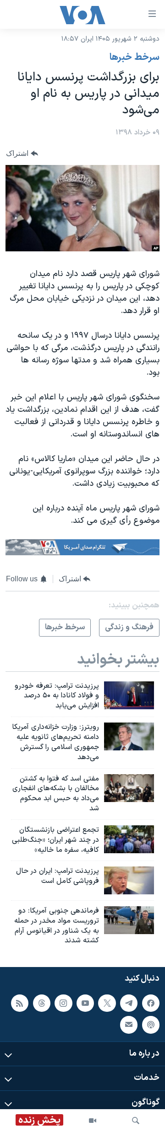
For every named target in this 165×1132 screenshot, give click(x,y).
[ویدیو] (92, 1120)
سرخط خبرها (135, 57)
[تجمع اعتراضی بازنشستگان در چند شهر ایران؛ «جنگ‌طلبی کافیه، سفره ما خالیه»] (129, 839)
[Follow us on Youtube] (85, 1003)
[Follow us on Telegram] (129, 1003)
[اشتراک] (129, 1024)
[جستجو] (135, 1120)
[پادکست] (151, 1024)
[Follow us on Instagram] (63, 1003)
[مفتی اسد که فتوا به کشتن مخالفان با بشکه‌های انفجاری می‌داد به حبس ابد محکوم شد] (129, 788)
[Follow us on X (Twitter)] (107, 1003)
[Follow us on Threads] (41, 1003)
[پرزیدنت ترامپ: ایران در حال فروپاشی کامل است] (129, 880)
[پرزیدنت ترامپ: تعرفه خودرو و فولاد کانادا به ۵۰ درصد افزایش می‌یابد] (129, 695)
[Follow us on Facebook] (151, 1003)
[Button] (22, 153)
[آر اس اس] (19, 1003)
